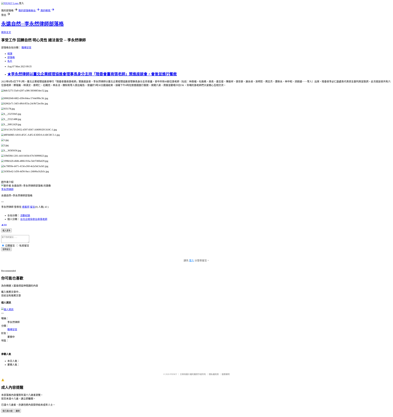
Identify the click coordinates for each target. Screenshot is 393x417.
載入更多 (6, 230)
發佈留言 (6, 249)
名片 (9, 61)
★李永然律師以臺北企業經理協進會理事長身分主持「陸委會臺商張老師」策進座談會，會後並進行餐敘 (92, 74)
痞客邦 (25, 207)
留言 (32, 207)
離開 (18, 411)
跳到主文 (6, 32)
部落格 (11, 57)
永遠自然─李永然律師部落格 (32, 24)
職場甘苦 (26, 47)
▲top (4, 224)
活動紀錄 (25, 215)
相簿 (9, 53)
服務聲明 (226, 374)
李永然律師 (7, 189)
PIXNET (173, 374)
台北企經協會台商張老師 (33, 219)
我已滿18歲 (7, 411)
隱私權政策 (214, 374)
